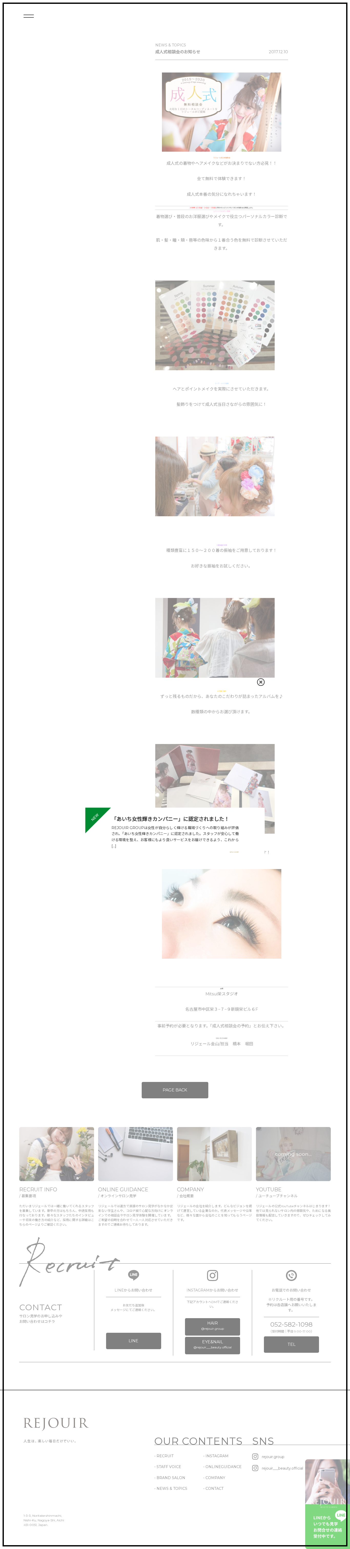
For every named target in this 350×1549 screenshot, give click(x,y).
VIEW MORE (234, 852)
